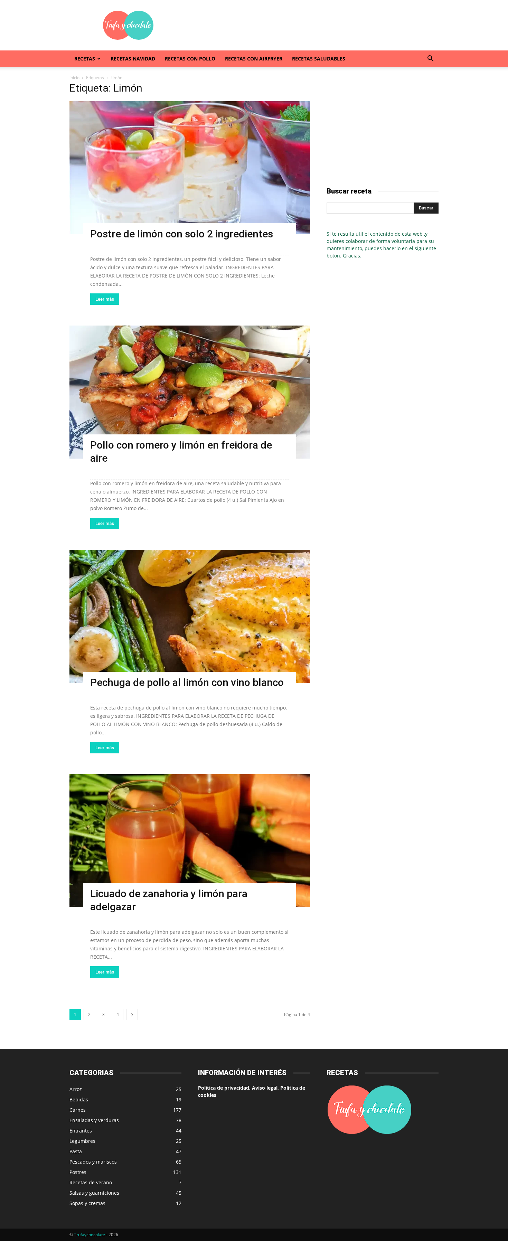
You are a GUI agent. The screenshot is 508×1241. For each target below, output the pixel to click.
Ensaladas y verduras (94, 1120)
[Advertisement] (313, 25)
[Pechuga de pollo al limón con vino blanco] (189, 616)
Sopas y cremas (87, 1203)
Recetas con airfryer (253, 58)
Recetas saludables (318, 58)
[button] (430, 59)
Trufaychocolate (89, 1235)
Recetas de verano (90, 1182)
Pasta (75, 1151)
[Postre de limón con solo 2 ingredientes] (189, 167)
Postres (77, 1172)
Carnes (77, 1110)
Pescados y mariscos (93, 1161)
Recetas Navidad (133, 58)
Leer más (104, 299)
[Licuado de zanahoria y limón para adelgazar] (189, 840)
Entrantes (80, 1130)
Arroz (75, 1089)
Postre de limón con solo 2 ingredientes (181, 234)
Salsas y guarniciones (94, 1193)
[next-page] (132, 1014)
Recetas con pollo (190, 58)
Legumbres (82, 1141)
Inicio (74, 78)
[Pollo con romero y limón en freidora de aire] (189, 392)
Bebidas (78, 1099)
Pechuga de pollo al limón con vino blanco (187, 682)
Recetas (84, 58)
